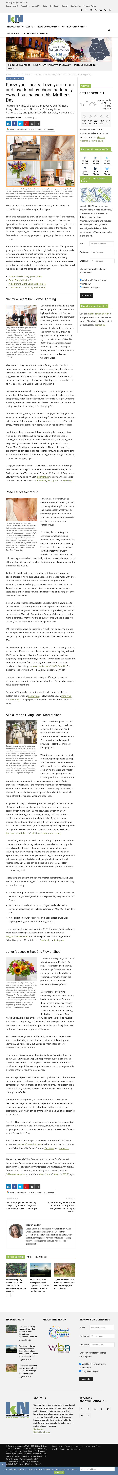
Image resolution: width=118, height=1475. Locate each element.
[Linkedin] (100, 10)
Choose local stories (18, 65)
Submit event (12, 6)
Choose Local (14, 26)
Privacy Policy (89, 6)
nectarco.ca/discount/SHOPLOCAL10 (47, 666)
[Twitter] (91, 10)
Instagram (52, 480)
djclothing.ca (43, 476)
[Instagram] (86, 10)
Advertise (25, 6)
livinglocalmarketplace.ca (18, 936)
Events (29, 26)
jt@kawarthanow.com (16, 1174)
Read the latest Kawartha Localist (52, 65)
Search (65, 6)
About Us (36, 6)
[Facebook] (81, 10)
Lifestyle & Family (36, 33)
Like (84, 157)
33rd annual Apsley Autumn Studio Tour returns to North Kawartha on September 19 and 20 (16, 1285)
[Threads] (96, 10)
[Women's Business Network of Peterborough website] (59, 1351)
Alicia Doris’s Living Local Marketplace (27, 283)
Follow (96, 157)
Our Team (54, 6)
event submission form (98, 313)
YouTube (67, 480)
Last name (85, 261)
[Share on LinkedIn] (8, 123)
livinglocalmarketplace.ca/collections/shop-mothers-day (33, 833)
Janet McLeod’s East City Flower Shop (27, 287)
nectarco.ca (33, 695)
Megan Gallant (14, 117)
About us (12, 68)
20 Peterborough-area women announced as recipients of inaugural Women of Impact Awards (61, 1207)
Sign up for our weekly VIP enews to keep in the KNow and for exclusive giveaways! (40, 1469)
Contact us (76, 6)
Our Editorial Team (41, 1432)
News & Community (47, 26)
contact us (100, 325)
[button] (108, 30)
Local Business (15, 33)
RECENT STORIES (15, 1257)
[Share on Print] (37, 123)
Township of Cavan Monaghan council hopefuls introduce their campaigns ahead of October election (40, 1285)
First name (85, 252)
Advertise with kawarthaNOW (53, 1174)
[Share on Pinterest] (26, 123)
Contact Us (38, 1429)
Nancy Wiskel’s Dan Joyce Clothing (25, 276)
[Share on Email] (32, 123)
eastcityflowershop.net (29, 1144)
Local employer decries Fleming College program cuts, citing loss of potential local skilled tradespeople (21, 1205)
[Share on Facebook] (14, 123)
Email (84, 243)
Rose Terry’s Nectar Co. (21, 280)
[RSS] (110, 10)
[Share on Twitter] (20, 123)
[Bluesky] (105, 10)
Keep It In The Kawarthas (15, 79)
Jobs (45, 6)
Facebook (41, 480)
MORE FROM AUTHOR (37, 1257)
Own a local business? (86, 65)
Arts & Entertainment (73, 26)
